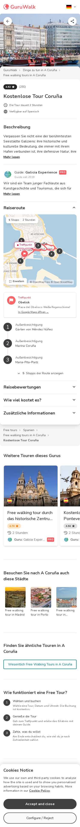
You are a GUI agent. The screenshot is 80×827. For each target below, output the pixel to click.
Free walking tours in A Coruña (24, 75)
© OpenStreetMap (62, 282)
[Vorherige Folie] (10, 43)
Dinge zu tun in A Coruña (40, 70)
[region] (40, 250)
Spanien (28, 430)
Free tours (10, 430)
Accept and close (39, 804)
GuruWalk (10, 70)
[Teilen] (72, 21)
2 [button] (59, 251)
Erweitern (18, 281)
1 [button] (20, 260)
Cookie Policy (39, 791)
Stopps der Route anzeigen (43, 373)
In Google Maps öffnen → (33, 312)
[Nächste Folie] (69, 43)
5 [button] (21, 240)
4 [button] (51, 253)
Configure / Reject (40, 818)
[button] (24, 254)
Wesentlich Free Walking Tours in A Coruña (40, 664)
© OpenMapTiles (40, 282)
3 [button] (38, 245)
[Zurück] (7, 21)
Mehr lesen (11, 157)
